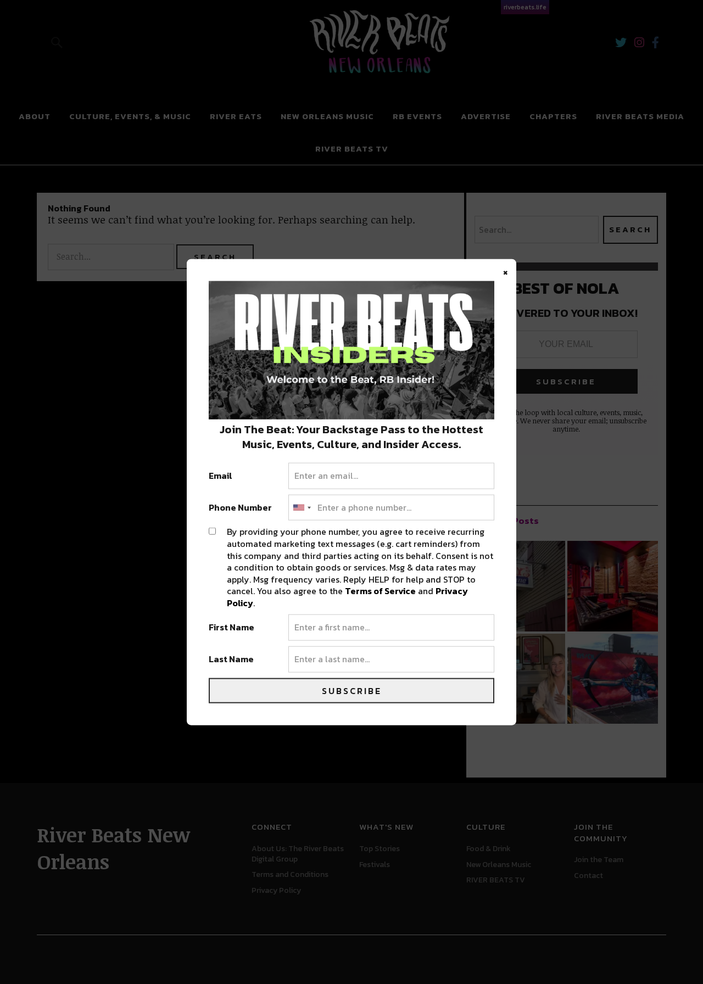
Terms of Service (380, 590)
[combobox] (301, 507)
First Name (231, 628)
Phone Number (240, 507)
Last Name (231, 659)
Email (220, 476)
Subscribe (352, 690)
